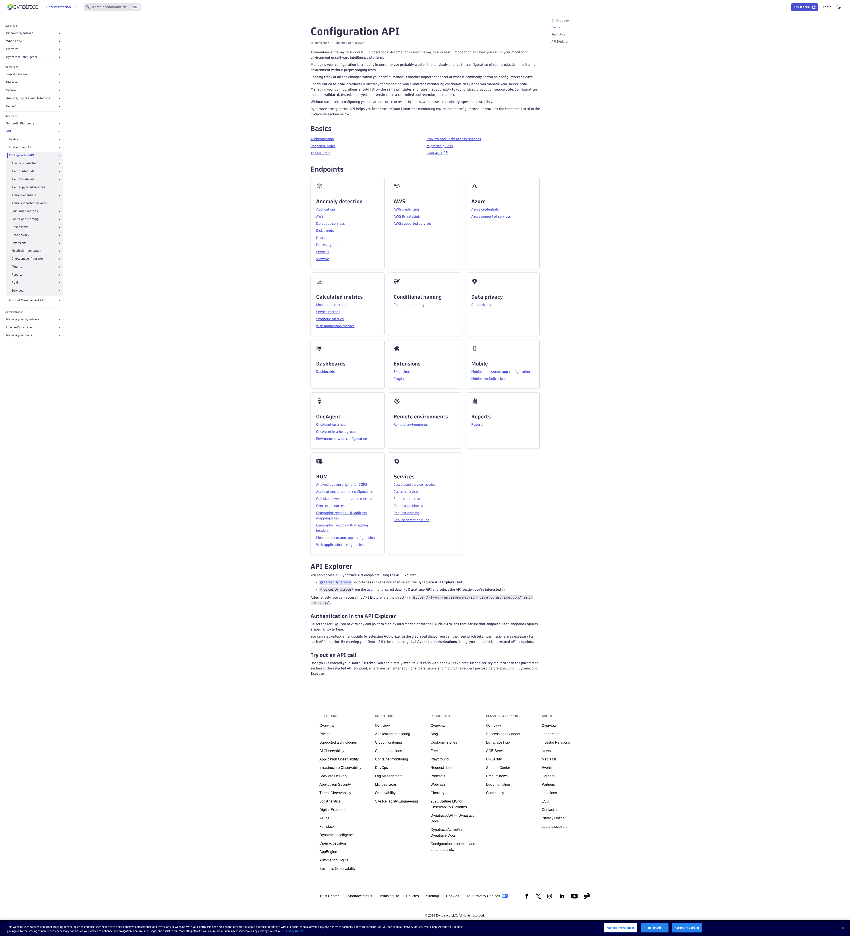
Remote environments (411, 424)
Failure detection (407, 498)
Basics (13, 139)
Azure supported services (29, 203)
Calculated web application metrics (344, 498)
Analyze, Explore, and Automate (28, 98)
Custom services (406, 491)
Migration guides (440, 146)
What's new (14, 41)
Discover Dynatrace (19, 33)
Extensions (19, 243)
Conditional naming (25, 219)
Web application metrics (335, 326)
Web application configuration (340, 544)
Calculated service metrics (415, 484)
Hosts (320, 237)
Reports (17, 274)
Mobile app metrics (331, 304)
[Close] (59, 131)
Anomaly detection (24, 163)
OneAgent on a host (331, 424)
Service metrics (328, 311)
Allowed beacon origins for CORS (341, 484)
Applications (326, 209)
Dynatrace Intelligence (22, 57)
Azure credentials (24, 195)
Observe (11, 82)
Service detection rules (411, 520)
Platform (12, 49)
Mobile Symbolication (26, 250)
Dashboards (20, 227)
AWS (320, 216)
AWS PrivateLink (23, 179)
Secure (11, 90)
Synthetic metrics (330, 319)
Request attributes (408, 505)
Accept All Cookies (687, 927)
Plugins (17, 266)
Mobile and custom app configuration (500, 371)
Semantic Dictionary (20, 123)
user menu (375, 589)
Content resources (330, 505)
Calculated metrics (25, 211)
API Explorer (560, 41)
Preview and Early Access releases (454, 139)
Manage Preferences (620, 927)
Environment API (20, 147)
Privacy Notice (293, 931)
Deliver (11, 106)
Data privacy (20, 235)
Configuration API (21, 155)
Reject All (654, 927)
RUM (15, 282)
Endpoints (558, 34)
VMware (322, 259)
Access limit (320, 153)
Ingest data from (18, 74)
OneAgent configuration (28, 258)
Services (17, 290)
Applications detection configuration (344, 491)
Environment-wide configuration (341, 438)
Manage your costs (19, 335)
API (8, 131)
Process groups (328, 244)
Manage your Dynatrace (22, 319)
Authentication (322, 139)
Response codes (323, 146)
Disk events (325, 230)
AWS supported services (28, 187)
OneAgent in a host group (336, 431)
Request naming (406, 512)
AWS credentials (23, 171)
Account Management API (27, 300)
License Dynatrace (19, 327)
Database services (330, 223)
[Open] (59, 33)
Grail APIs (434, 153)
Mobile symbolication (488, 378)
